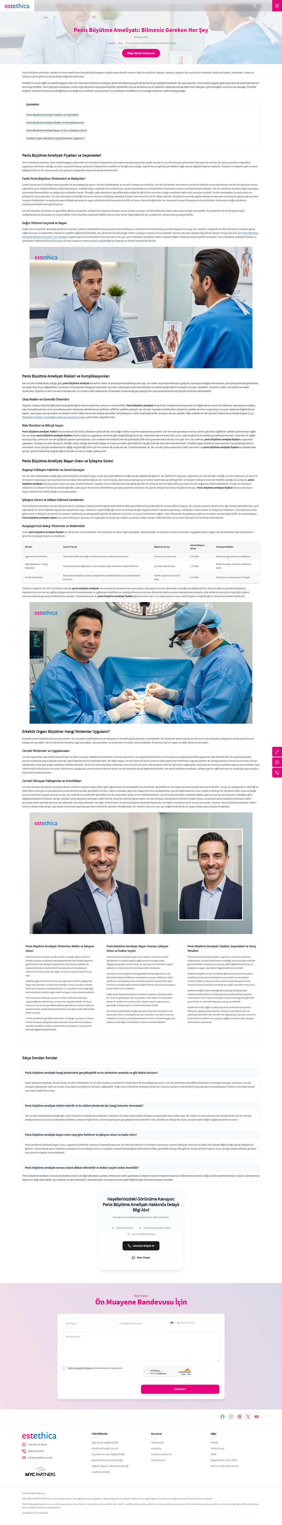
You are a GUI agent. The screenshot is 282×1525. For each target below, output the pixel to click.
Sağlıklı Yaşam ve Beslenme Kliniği (110, 1466)
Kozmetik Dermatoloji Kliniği (107, 1460)
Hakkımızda (157, 1442)
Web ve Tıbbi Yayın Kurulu (225, 1466)
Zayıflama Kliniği (101, 1472)
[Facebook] (222, 1416)
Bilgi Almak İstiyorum (141, 53)
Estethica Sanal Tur (161, 1454)
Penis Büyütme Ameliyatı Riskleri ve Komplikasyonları (55, 122)
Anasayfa (110, 43)
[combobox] (174, 1323)
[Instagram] (231, 1416)
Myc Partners (158, 1460)
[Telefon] (277, 773)
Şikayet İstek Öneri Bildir (224, 1460)
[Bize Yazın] (277, 752)
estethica (156, 1448)
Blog (120, 43)
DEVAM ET (180, 1389)
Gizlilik (214, 1442)
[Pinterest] (239, 1416)
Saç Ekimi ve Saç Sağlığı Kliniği (108, 1454)
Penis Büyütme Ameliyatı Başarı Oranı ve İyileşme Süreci (56, 130)
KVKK (213, 1454)
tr (263, 5)
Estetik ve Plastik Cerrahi (105, 1448)
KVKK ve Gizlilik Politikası (80, 1368)
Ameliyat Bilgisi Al (143, 1245)
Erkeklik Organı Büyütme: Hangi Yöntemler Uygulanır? (55, 138)
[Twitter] (248, 1416)
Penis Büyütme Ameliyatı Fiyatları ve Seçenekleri (52, 114)
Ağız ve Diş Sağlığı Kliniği (105, 1442)
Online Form (217, 1448)
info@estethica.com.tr (40, 1457)
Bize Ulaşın (143, 1257)
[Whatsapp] (277, 762)
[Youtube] (256, 1416)
